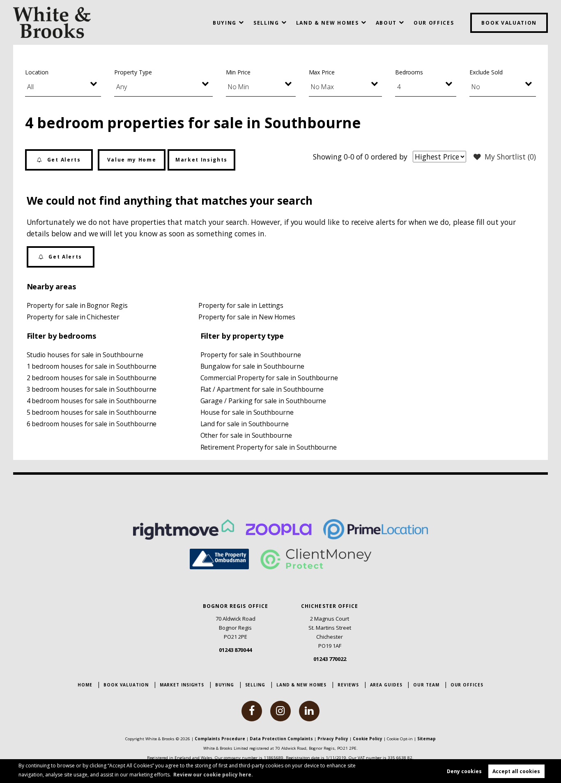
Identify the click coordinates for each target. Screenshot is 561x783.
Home (85, 685)
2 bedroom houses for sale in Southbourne (92, 377)
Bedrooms (409, 72)
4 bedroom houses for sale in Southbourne (92, 400)
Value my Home (131, 159)
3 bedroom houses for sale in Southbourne (92, 389)
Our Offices (434, 22)
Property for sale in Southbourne (250, 354)
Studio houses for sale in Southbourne (85, 354)
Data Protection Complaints (281, 738)
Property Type (133, 72)
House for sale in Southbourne (247, 412)
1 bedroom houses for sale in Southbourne (92, 366)
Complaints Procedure (220, 738)
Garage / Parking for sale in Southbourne (263, 400)
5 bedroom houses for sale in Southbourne (92, 412)
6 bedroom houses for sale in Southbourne (92, 423)
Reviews (348, 685)
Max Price (322, 72)
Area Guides (386, 685)
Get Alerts (62, 159)
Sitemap (426, 738)
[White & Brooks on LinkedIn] (309, 711)
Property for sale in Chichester (73, 316)
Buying (225, 22)
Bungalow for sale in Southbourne (252, 366)
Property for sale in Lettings (240, 305)
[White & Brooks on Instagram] (280, 711)
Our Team (426, 685)
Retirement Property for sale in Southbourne (268, 447)
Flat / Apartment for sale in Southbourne (262, 389)
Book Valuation (509, 22)
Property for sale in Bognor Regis (77, 305)
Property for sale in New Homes (246, 316)
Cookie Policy (367, 738)
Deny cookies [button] (464, 771)
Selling (266, 22)
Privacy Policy (332, 738)
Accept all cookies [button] (516, 771)
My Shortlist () (510, 157)
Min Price (238, 72)
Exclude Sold (485, 72)
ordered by (389, 157)
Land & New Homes (327, 22)
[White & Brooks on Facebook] (251, 711)
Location (36, 72)
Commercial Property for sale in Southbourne (269, 377)
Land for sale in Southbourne (244, 423)
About (386, 22)
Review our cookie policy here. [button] (213, 774)
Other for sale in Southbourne (246, 435)
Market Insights (201, 159)
